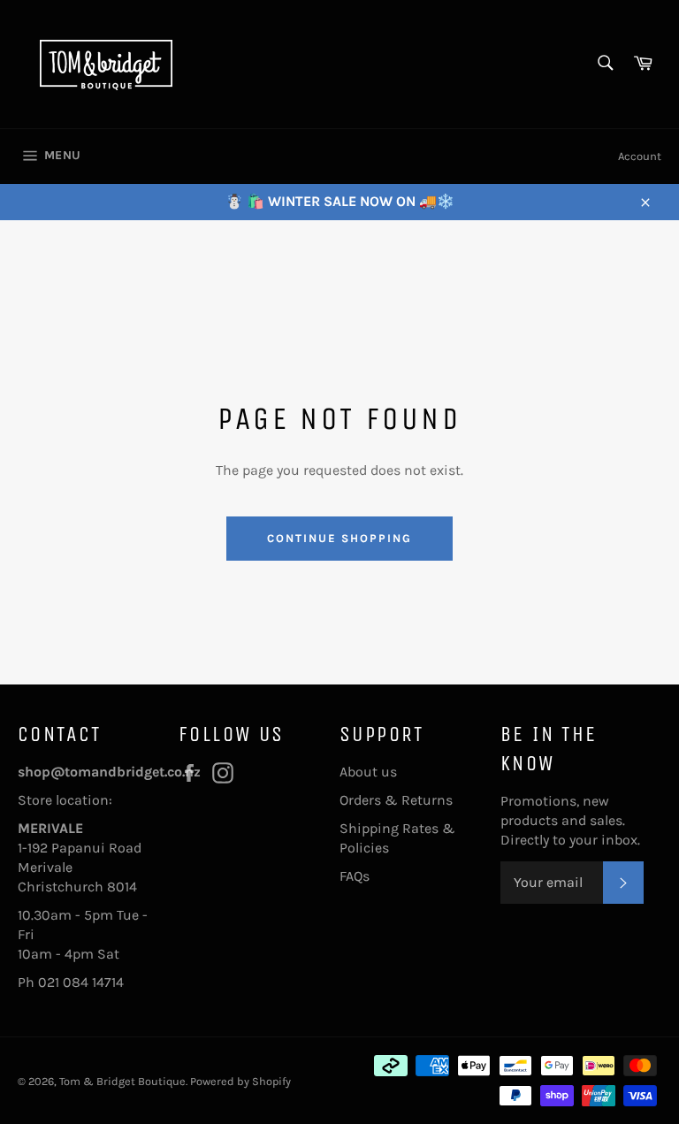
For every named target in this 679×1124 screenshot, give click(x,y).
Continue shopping (339, 538)
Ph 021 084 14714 (71, 982)
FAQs (355, 876)
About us (368, 771)
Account (639, 156)
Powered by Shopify (240, 1081)
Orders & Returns (396, 799)
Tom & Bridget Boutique (122, 1081)
